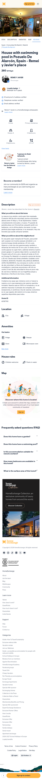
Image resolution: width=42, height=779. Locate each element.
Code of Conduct (20, 746)
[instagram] (8, 552)
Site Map (32, 750)
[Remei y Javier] (6, 79)
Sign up (21, 412)
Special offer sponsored (10, 705)
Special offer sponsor (9, 687)
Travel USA (5, 670)
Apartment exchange (9, 733)
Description (12, 39)
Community (6, 587)
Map (29, 39)
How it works (6, 713)
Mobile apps (6, 584)
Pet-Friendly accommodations (12, 676)
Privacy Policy (33, 746)
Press (4, 590)
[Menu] (38, 4)
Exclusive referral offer (9, 642)
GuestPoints (6, 605)
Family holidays (7, 728)
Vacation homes (7, 685)
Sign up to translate (34, 205)
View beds (5, 148)
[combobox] (14, 755)
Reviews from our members (11, 659)
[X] (20, 552)
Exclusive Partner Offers (10, 710)
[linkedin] (16, 552)
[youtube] (24, 552)
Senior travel (6, 731)
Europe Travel (6, 679)
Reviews (36, 39)
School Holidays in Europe (10, 656)
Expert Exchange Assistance (11, 708)
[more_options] (4, 775)
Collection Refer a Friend (10, 696)
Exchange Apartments (9, 682)
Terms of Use (8, 746)
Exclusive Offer (7, 719)
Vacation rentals (7, 645)
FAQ (3, 624)
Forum (4, 627)
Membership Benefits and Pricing (13, 702)
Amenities (22, 39)
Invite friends (6, 614)
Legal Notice (22, 750)
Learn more (8, 112)
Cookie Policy (11, 750)
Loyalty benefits (7, 739)
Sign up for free (29, 4)
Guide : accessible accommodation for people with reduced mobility (18, 652)
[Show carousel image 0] (21, 22)
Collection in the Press (9, 693)
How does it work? (8, 602)
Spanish (36, 209)
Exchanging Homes (8, 690)
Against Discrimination (9, 662)
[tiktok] (12, 552)
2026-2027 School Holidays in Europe (14, 736)
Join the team (6, 578)
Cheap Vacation (7, 673)
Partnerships (6, 725)
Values (4, 600)
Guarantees (6, 611)
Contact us (5, 630)
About (4, 575)
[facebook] (4, 552)
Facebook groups (8, 667)
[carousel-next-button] (38, 22)
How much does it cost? (10, 608)
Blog (3, 581)
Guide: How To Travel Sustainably (13, 639)
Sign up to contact (23, 775)
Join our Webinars (8, 648)
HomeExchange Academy (10, 664)
